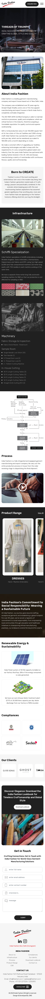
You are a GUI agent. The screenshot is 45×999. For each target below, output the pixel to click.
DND (30, 996)
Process (12, 960)
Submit (23, 918)
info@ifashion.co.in (16, 979)
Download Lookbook (22, 807)
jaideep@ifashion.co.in (32, 979)
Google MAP (21, 987)
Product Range (12, 963)
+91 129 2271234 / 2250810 (25, 981)
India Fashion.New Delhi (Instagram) (22, 946)
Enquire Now (32, 4)
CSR (12, 966)
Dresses (18, 578)
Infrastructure (12, 957)
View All (40, 513)
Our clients (33, 957)
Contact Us (33, 963)
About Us (12, 955)
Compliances (33, 955)
